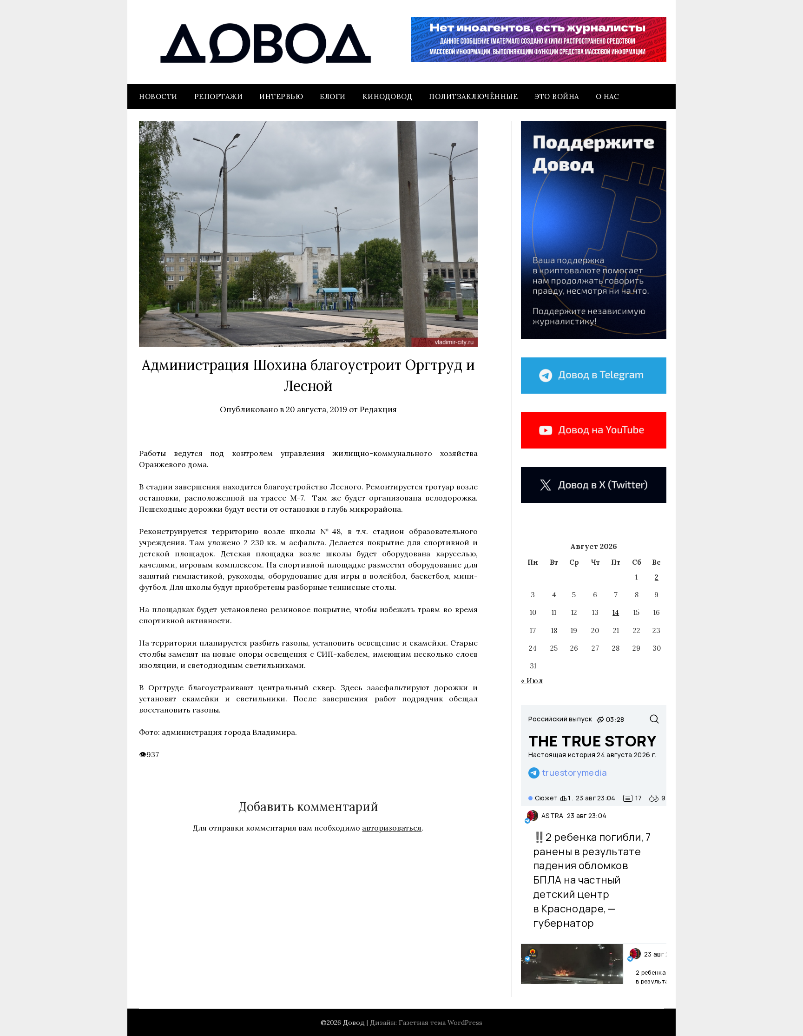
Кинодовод (387, 96)
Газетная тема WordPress (440, 1022)
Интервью (281, 96)
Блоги (333, 96)
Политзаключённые (473, 96)
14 (615, 612)
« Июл (532, 680)
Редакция (378, 409)
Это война (556, 96)
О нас (607, 96)
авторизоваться (391, 827)
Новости (158, 96)
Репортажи (218, 96)
